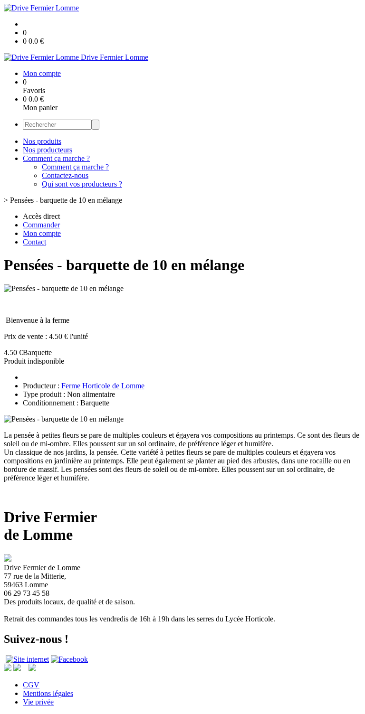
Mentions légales (48, 693)
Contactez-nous (65, 175)
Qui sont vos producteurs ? (82, 184)
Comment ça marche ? (56, 158)
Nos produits (42, 141)
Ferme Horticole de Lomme (102, 386)
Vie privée (38, 702)
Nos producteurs (47, 150)
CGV (31, 685)
